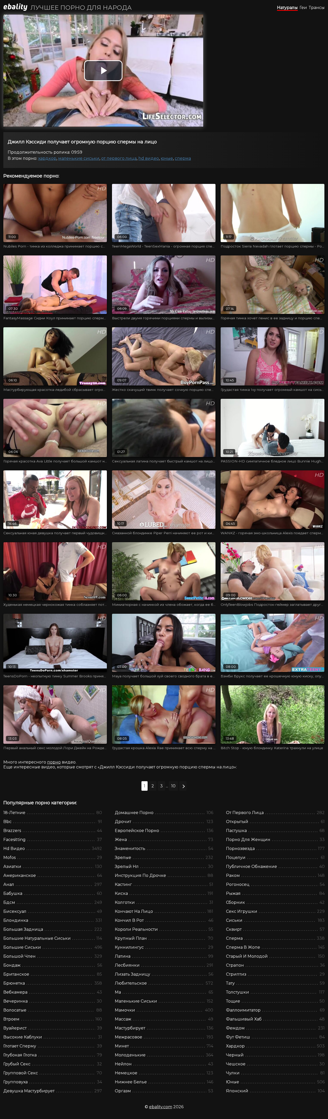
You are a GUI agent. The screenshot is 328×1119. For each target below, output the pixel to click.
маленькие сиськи (78, 158)
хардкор (47, 158)
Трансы (317, 7)
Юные (167, 158)
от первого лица (119, 158)
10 (173, 786)
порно (54, 762)
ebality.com (160, 1106)
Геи (303, 7)
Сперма (183, 158)
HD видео (148, 158)
